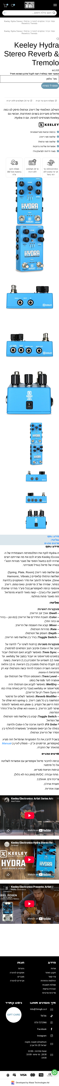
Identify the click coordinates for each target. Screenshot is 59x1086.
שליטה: (55, 540)
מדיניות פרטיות (49, 993)
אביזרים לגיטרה (17, 980)
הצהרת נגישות (49, 989)
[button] (58, 39)
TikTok (44, 1016)
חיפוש (5, 13)
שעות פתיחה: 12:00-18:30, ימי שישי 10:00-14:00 (36, 1054)
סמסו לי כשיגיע (50, 85)
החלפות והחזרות (48, 980)
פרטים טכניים (51, 543)
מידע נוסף (53, 536)
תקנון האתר (50, 972)
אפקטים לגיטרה (37, 21)
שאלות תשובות (49, 985)
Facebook (42, 1029)
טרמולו (27, 21)
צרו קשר (52, 976)
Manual (6, 743)
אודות (53, 968)
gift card (13, 1015)
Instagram (42, 1035)
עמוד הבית (50, 21)
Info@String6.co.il (38, 1009)
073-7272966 (40, 1022)
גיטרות (21, 968)
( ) (7, 5)
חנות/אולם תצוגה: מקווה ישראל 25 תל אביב (36, 1043)
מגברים (20, 976)
